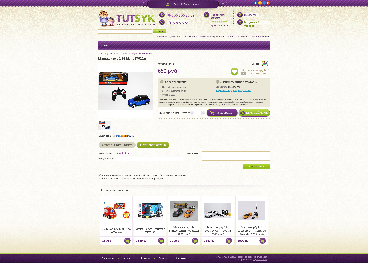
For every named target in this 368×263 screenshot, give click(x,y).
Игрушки (105, 45)
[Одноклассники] (123, 136)
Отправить (256, 166)
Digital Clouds (260, 259)
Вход (176, 4)
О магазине (161, 36)
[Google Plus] (132, 136)
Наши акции (190, 36)
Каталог (127, 258)
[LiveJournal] (129, 136)
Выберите (234, 87)
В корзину (225, 112)
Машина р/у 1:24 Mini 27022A (139, 53)
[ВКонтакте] (117, 136)
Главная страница (105, 53)
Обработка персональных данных (218, 36)
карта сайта (137, 3)
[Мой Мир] (126, 136)
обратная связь (231, 3)
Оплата (163, 258)
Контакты (263, 36)
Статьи (244, 36)
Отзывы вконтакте (117, 145)
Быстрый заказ (257, 112)
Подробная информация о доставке (233, 90)
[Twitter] (120, 136)
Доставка (175, 36)
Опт (253, 36)
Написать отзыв (153, 145)
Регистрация (191, 4)
